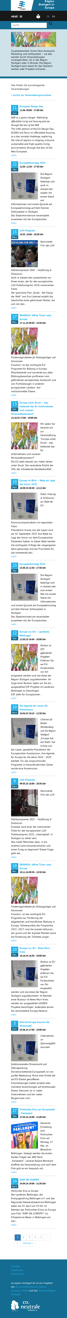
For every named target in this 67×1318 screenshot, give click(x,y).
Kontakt (15, 1266)
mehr (14, 155)
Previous (28, 37)
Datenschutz (17, 1274)
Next (32, 37)
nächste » (28, 1243)
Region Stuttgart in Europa (46, 5)
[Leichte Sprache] (38, 18)
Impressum (17, 1270)
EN (53, 17)
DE (48, 17)
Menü (14, 16)
